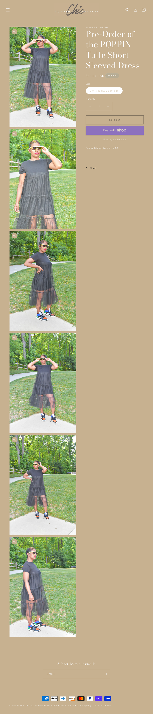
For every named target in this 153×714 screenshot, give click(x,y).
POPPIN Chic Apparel (27, 705)
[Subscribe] (106, 674)
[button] (8, 10)
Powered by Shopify (47, 705)
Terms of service (102, 705)
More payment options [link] (114, 139)
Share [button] (93, 168)
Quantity (90, 99)
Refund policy (67, 705)
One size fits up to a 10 (106, 91)
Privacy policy (84, 705)
